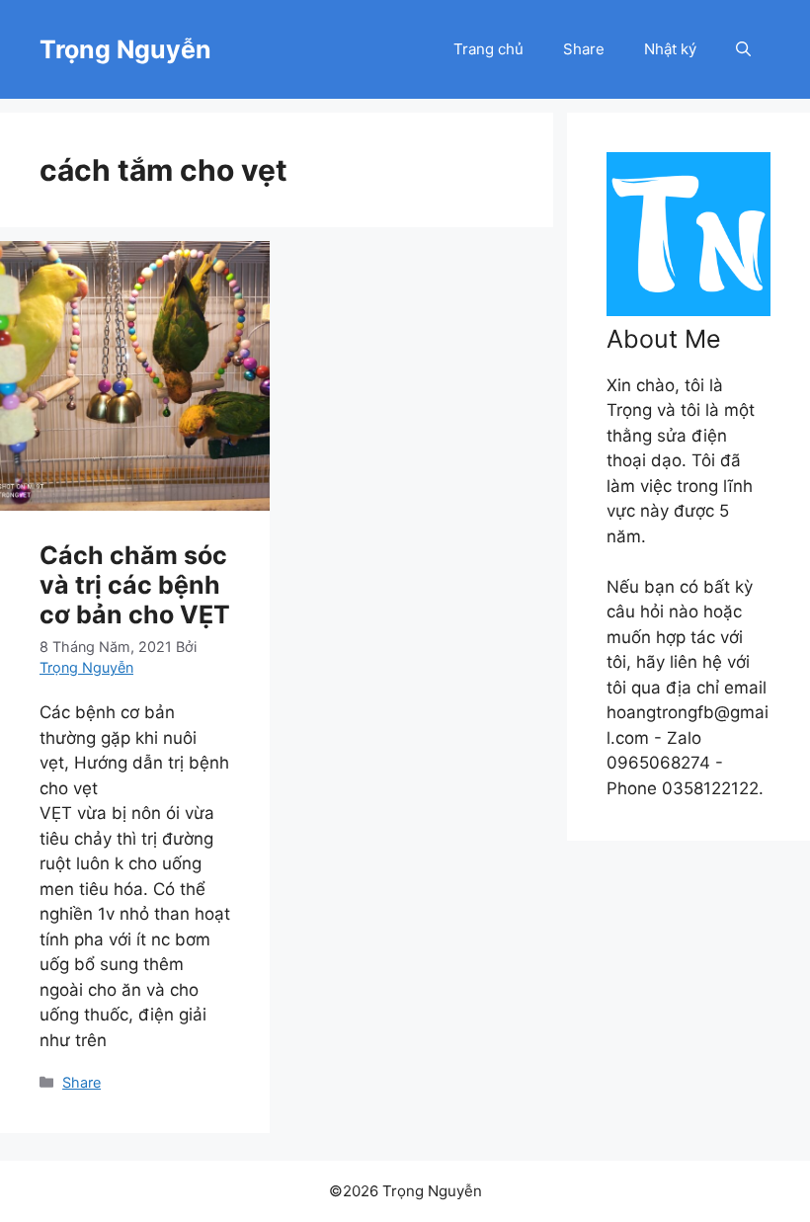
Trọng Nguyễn (125, 49)
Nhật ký (670, 49)
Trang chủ (488, 49)
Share (584, 49)
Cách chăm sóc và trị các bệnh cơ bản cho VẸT (135, 584)
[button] (743, 49)
